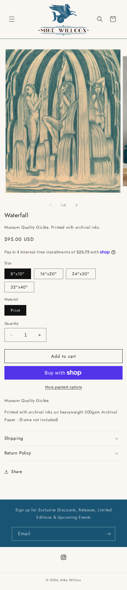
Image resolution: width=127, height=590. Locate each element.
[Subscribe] (108, 534)
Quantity (11, 323)
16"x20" (48, 274)
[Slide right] (76, 205)
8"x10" (18, 274)
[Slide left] (50, 205)
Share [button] (16, 471)
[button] (11, 19)
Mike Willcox (70, 580)
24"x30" (80, 274)
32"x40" (19, 287)
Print (15, 310)
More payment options (63, 387)
